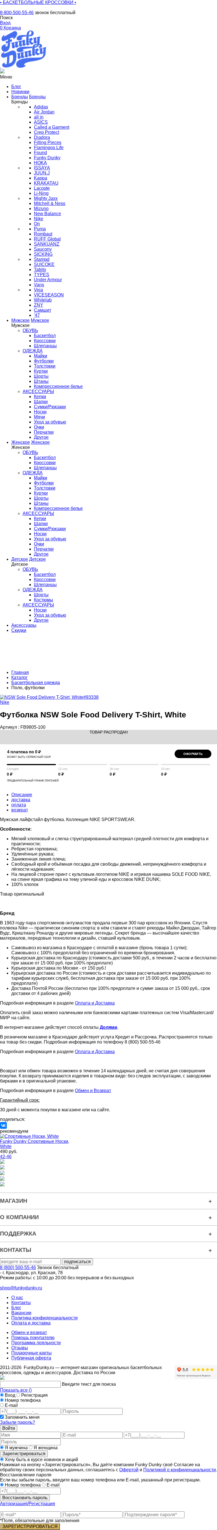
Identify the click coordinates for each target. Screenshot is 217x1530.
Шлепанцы (45, 345)
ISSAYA (42, 167)
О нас (17, 1297)
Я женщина (45, 1447)
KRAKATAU (46, 183)
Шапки (41, 401)
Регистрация (34, 1395)
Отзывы (19, 1347)
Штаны (41, 381)
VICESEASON (49, 295)
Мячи (39, 416)
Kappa (40, 178)
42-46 (6, 1156)
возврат (19, 809)
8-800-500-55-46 (17, 12)
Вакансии (21, 1312)
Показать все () (16, 1390)
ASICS (41, 122)
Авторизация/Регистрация (27, 1503)
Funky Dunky (47, 157)
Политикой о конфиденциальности (179, 1469)
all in (39, 117)
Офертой (128, 1469)
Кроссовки (45, 340)
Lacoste (42, 188)
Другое (41, 437)
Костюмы (43, 599)
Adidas (41, 106)
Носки (40, 411)
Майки (40, 355)
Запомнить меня (22, 1417)
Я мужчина (16, 1447)
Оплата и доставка (31, 1323)
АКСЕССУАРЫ (38, 391)
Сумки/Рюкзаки (50, 406)
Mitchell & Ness (49, 203)
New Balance (47, 213)
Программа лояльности (36, 1342)
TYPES (41, 274)
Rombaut (43, 234)
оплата (18, 804)
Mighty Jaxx (46, 198)
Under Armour (48, 279)
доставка (20, 799)
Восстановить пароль (24, 1497)
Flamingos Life (49, 147)
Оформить (193, 754)
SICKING (43, 254)
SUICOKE (44, 264)
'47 (37, 315)
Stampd (41, 259)
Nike (38, 218)
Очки (39, 427)
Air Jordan (44, 112)
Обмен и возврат (29, 1332)
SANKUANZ (46, 244)
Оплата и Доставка (95, 1003)
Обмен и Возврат (93, 1090)
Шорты (41, 376)
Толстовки (44, 366)
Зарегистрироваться (23, 1453)
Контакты (21, 1302)
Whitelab (43, 300)
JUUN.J (42, 173)
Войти (8, 1428)
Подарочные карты (31, 1352)
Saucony (43, 249)
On (37, 223)
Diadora (42, 137)
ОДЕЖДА (33, 350)
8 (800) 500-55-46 (18, 1267)
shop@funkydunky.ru (21, 1287)
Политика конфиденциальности (44, 1317)
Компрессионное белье (58, 386)
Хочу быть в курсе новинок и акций (41, 1459)
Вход (10, 1395)
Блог (16, 1307)
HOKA (40, 162)
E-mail (11, 1405)
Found (40, 152)
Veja (38, 289)
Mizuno (41, 208)
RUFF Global (47, 239)
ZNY (38, 305)
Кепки (40, 396)
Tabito (40, 269)
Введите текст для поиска (89, 1384)
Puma (40, 228)
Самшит (42, 310)
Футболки (44, 361)
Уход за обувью (50, 422)
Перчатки (44, 432)
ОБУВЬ (30, 330)
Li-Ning (41, 193)
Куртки (41, 371)
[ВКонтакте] (3, 1125)
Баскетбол (45, 335)
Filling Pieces (47, 142)
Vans (39, 284)
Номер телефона (23, 1400)
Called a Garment (51, 127)
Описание (21, 794)
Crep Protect (46, 132)
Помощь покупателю (33, 1337)
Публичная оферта (31, 1358)
